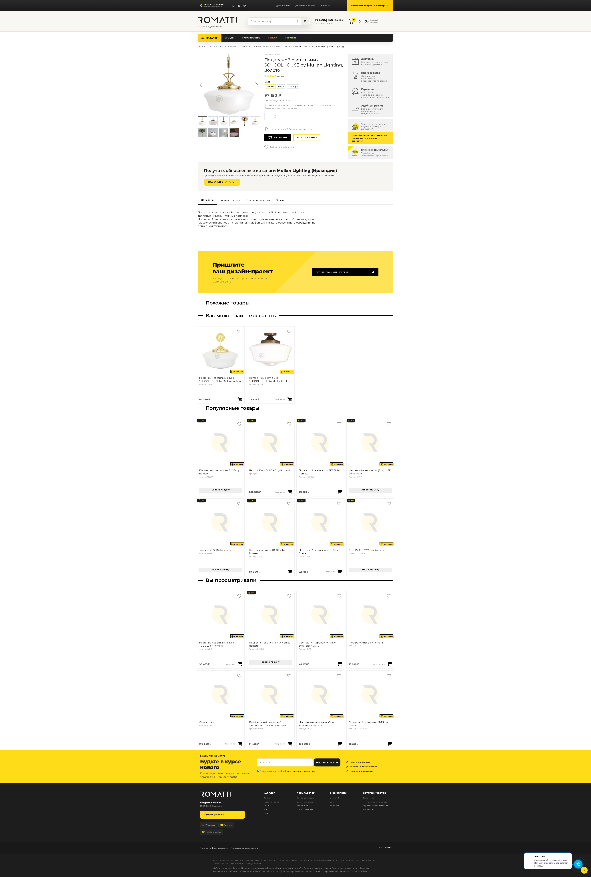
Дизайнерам (283, 5)
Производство (251, 38)
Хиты (266, 809)
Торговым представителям (376, 805)
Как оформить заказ (307, 798)
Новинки (290, 38)
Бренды (229, 38)
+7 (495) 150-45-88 (328, 20)
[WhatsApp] (233, 5)
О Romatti (335, 798)
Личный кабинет (305, 809)
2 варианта (280, 492)
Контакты (326, 5)
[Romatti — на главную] (215, 794)
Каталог (211, 38)
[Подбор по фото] (297, 21)
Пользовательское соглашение (244, 848)
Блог (332, 802)
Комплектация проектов (375, 802)
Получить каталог (222, 181)
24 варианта (379, 664)
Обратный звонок (323, 23)
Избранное (302, 805)
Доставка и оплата (305, 5)
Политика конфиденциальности (214, 848)
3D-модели (368, 809)
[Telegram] (239, 5)
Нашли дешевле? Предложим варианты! (290, 129)
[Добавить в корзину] (239, 399)
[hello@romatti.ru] (244, 5)
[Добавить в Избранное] (239, 332)
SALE (266, 813)
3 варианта (280, 399)
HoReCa (272, 38)
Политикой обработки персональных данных (289, 871)
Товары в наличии (272, 802)
